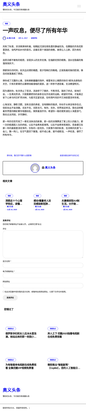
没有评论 (34, 38)
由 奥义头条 (11, 38)
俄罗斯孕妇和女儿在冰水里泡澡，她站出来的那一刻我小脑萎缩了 (20, 336)
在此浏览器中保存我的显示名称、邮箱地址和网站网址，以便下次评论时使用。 (36, 292)
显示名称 (7, 261)
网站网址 (6, 282)
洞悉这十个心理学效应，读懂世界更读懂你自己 (13, 203)
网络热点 (11, 328)
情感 (6, 23)
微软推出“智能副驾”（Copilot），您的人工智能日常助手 (64, 367)
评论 (4, 229)
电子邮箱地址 (9, 271)
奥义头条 (11, 4)
